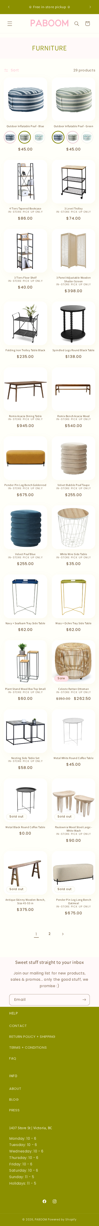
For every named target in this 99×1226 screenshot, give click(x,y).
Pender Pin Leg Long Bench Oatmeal (73, 901)
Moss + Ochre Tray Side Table (73, 623)
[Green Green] (24, 137)
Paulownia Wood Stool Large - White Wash (73, 829)
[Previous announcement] (9, 7)
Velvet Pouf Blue (25, 554)
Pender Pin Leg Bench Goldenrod (25, 485)
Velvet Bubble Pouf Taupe (74, 485)
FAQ (12, 1058)
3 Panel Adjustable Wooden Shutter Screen (73, 279)
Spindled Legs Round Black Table (73, 350)
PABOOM (41, 1219)
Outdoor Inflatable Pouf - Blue (25, 126)
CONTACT (18, 1025)
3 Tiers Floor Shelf (25, 277)
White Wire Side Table (73, 554)
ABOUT (15, 1088)
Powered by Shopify (62, 1219)
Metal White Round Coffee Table (73, 758)
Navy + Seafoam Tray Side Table (25, 623)
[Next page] (62, 934)
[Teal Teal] (39, 137)
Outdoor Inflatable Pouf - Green (73, 126)
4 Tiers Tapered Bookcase (25, 208)
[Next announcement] (90, 7)
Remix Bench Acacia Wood (73, 416)
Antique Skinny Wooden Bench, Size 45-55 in (25, 901)
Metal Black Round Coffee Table (25, 827)
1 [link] (36, 934)
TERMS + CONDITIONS (28, 1047)
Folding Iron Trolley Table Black (25, 350)
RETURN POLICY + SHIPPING (32, 1036)
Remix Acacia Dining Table (25, 416)
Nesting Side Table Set (25, 758)
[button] (9, 23)
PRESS (14, 1110)
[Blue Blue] (10, 137)
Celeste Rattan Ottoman (73, 689)
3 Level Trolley (73, 208)
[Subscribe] (84, 999)
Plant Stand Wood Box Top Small (25, 689)
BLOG (14, 1099)
